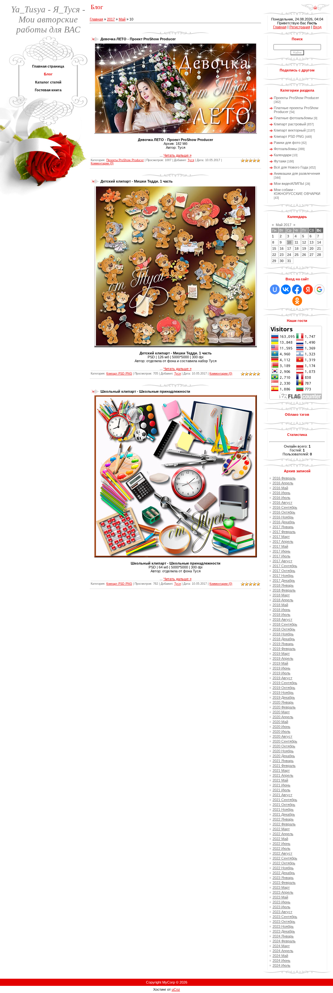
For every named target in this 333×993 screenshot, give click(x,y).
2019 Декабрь (284, 697)
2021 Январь (283, 761)
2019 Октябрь (284, 688)
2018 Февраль (284, 590)
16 (282, 248)
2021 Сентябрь (285, 800)
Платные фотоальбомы (293, 118)
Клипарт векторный (290, 130)
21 (319, 248)
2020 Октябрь (284, 746)
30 (282, 261)
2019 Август (282, 678)
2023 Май (280, 897)
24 (289, 255)
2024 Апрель (283, 951)
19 (304, 248)
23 (282, 255)
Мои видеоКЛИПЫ (289, 183)
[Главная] (315, 5)
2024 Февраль (284, 941)
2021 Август (282, 795)
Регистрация (299, 27)
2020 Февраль (284, 707)
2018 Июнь (281, 610)
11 (296, 242)
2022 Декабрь (284, 873)
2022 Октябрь (284, 863)
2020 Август (282, 736)
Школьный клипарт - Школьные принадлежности (145, 391)
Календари (282, 155)
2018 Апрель (283, 600)
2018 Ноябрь (283, 634)
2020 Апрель (283, 717)
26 (304, 255)
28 (319, 255)
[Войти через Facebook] (297, 289)
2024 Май (280, 956)
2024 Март (281, 946)
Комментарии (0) (102, 163)
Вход (317, 27)
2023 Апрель (283, 892)
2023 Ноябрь (283, 926)
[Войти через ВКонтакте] (286, 289)
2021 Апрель (283, 775)
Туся (191, 160)
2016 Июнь (281, 493)
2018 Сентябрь (285, 624)
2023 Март (281, 887)
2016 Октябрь (284, 512)
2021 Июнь (281, 785)
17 (289, 248)
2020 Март (281, 712)
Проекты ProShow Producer (125, 160)
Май (122, 19)
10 (289, 242)
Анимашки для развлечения (297, 173)
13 (311, 242)
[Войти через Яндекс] (308, 289)
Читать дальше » (178, 155)
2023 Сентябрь (285, 917)
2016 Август (282, 502)
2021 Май (280, 780)
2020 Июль (281, 731)
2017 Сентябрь (285, 566)
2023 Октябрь (284, 921)
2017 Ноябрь (283, 576)
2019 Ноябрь (283, 692)
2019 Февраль (284, 649)
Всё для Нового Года (291, 167)
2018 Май (280, 605)
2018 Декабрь (284, 639)
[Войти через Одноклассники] (297, 301)
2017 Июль (281, 556)
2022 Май (280, 839)
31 (289, 261)
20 (311, 248)
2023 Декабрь (284, 931)
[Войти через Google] (319, 289)
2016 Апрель (283, 483)
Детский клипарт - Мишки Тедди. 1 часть (136, 181)
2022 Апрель (283, 834)
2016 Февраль (284, 478)
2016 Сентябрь (285, 507)
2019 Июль (281, 673)
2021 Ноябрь (283, 809)
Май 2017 (283, 225)
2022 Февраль (284, 824)
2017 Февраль (284, 532)
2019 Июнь (281, 668)
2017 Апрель (283, 541)
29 (274, 261)
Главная (96, 19)
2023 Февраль (284, 883)
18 (297, 248)
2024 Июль (281, 965)
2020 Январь (283, 702)
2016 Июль (281, 498)
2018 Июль (281, 615)
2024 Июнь (281, 960)
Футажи (280, 161)
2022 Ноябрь (283, 868)
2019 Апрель (283, 658)
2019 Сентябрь (285, 683)
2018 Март (281, 595)
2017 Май (280, 546)
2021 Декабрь (284, 814)
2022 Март (281, 829)
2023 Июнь (281, 902)
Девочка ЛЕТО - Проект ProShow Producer (138, 39)
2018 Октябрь (284, 629)
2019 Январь (283, 644)
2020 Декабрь (284, 756)
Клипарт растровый (290, 124)
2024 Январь (283, 936)
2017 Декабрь (284, 580)
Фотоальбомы (285, 149)
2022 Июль (281, 848)
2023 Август (282, 912)
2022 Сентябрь (285, 858)
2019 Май (280, 663)
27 (311, 255)
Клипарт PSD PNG (119, 373)
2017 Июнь (281, 551)
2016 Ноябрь (283, 517)
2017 (111, 19)
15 (274, 248)
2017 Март (281, 537)
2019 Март (281, 654)
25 (297, 255)
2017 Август (282, 561)
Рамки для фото (287, 143)
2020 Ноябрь (283, 751)
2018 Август (282, 619)
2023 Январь (283, 878)
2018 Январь (283, 585)
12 (304, 242)
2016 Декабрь (284, 522)
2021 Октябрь (284, 805)
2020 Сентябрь (285, 741)
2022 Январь (283, 819)
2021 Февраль (284, 766)
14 (319, 242)
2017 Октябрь (284, 571)
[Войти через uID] (275, 289)
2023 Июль (281, 907)
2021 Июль (281, 790)
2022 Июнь (281, 844)
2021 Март (281, 770)
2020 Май (280, 722)
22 (274, 255)
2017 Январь (283, 527)
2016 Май (280, 488)
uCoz (176, 989)
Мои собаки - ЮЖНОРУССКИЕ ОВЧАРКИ (297, 192)
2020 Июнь (281, 727)
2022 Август (282, 853)
